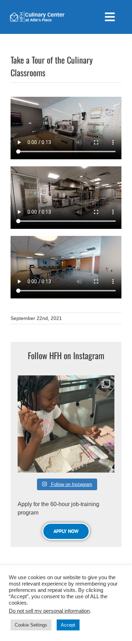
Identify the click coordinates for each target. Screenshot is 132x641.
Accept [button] (68, 625)
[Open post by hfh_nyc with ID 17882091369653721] (66, 424)
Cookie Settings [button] (31, 625)
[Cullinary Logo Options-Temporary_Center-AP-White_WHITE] (37, 14)
